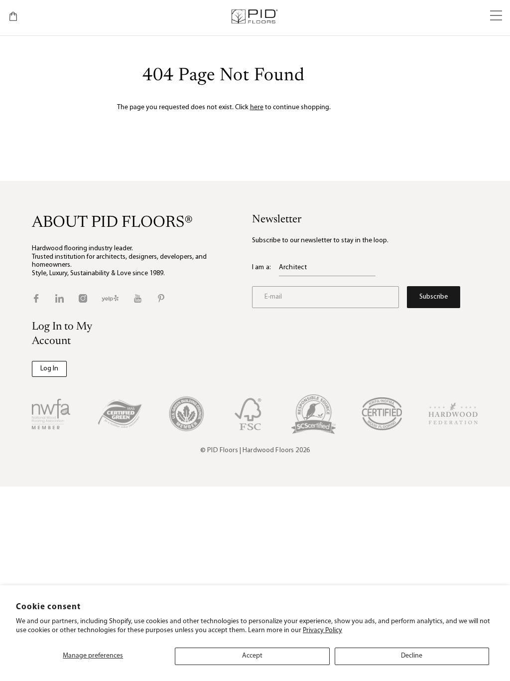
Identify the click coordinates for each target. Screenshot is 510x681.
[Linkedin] (59, 298)
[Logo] (254, 16)
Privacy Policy (322, 630)
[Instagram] (83, 298)
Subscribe (433, 297)
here (256, 107)
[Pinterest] (161, 298)
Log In (49, 368)
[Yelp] (110, 298)
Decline (411, 656)
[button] (496, 16)
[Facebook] (36, 298)
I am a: (261, 267)
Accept (252, 656)
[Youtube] (137, 298)
